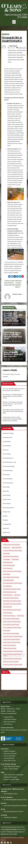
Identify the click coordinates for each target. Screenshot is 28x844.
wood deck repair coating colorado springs (12, 655)
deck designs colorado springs (11, 577)
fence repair (6, 630)
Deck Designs (15, 330)
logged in (12, 374)
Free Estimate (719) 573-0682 (16, 16)
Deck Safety (6, 487)
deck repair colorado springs (10, 598)
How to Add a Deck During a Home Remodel (9, 283)
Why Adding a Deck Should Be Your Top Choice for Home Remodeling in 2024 (13, 411)
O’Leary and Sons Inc (10, 262)
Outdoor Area (6, 511)
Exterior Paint (6, 499)
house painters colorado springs (11, 639)
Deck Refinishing (8, 470)
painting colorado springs (9, 648)
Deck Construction (7, 568)
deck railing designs (8, 580)
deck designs (6, 574)
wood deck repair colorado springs (12, 658)
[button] (14, 22)
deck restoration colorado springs (12, 609)
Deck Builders (5, 34)
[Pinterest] (8, 843)
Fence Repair (6, 503)
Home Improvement (8, 507)
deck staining (6, 495)
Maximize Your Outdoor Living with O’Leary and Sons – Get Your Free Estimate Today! (13, 317)
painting (5, 516)
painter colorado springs (9, 645)
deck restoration (7, 606)
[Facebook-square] (2, 843)
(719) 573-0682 (12, 834)
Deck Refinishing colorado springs (11, 589)
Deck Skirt (6, 491)
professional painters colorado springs (13, 651)
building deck (6, 547)
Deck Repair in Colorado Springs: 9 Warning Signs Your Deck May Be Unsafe (13, 396)
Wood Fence (6, 532)
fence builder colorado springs (11, 624)
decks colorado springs (9, 615)
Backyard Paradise (8, 433)
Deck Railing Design (9, 466)
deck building (15, 559)
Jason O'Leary (13, 46)
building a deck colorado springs (11, 544)
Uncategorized (7, 524)
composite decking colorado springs (12, 550)
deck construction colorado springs (12, 571)
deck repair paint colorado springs (12, 604)
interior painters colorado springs (11, 642)
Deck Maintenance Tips (9, 462)
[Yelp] (11, 843)
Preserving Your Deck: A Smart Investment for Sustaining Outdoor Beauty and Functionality (12, 419)
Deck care (6, 449)
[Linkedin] (5, 843)
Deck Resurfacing (8, 483)
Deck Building (7, 445)
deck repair (17, 595)
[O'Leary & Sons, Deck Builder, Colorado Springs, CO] (12, 739)
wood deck (6, 528)
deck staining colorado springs (11, 618)
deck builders (6, 559)
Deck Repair (6, 474)
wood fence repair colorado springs (12, 664)
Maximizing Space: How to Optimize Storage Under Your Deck (13, 336)
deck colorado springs (9, 565)
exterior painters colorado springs (11, 621)
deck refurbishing (7, 595)
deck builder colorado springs (10, 556)
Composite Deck (7, 437)
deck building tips (7, 562)
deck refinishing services (9, 592)
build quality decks (16, 547)
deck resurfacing (7, 612)
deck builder (6, 553)
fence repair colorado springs (11, 633)
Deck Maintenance (8, 458)
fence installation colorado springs (12, 627)
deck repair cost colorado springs (12, 601)
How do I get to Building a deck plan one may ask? (13, 354)
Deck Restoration (8, 478)
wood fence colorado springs (11, 661)
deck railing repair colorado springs (12, 583)
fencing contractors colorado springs (12, 636)
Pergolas (5, 520)
